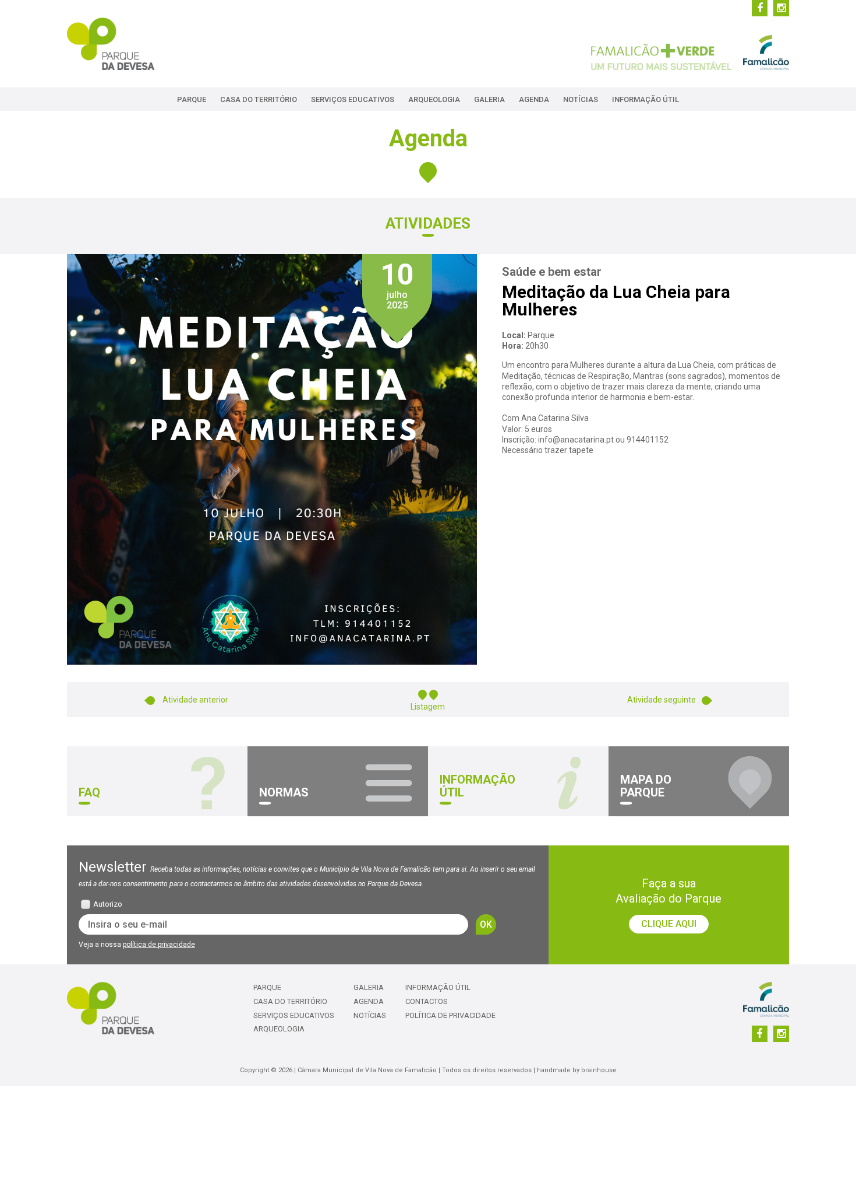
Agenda (534, 99)
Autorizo (107, 904)
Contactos (426, 1001)
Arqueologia (434, 99)
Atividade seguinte (661, 699)
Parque (191, 99)
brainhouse (599, 1070)
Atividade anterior (194, 699)
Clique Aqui (668, 923)
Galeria (489, 99)
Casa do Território (258, 99)
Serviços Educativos (352, 99)
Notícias (580, 99)
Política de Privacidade (450, 1015)
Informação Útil (645, 99)
